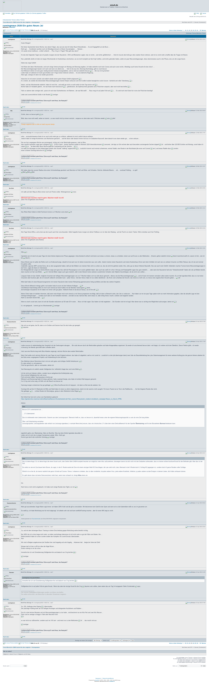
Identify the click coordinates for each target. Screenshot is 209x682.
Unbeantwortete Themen (9, 20)
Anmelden (8, 13)
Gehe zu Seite (173, 30)
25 (195, 30)
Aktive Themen (21, 20)
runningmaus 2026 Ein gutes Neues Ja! (23, 25)
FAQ (197, 13)
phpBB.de (112, 681)
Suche (204, 13)
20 (185, 30)
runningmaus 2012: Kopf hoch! (35, 102)
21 (187, 30)
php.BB (97, 680)
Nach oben (6, 107)
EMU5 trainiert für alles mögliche (21, 22)
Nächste (204, 30)
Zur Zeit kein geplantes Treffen (37, 13)
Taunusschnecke (36, 518)
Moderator (12, 27)
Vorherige (179, 30)
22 (189, 30)
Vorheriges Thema (191, 33)
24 (193, 30)
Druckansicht (7, 33)
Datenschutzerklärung (108, 678)
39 (200, 30)
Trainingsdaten (36, 22)
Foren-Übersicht (7, 22)
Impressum (98, 678)
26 (197, 30)
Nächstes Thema (201, 33)
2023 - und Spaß (26, 157)
